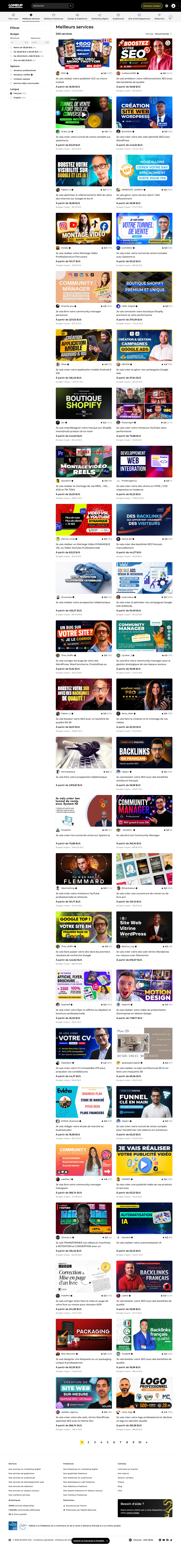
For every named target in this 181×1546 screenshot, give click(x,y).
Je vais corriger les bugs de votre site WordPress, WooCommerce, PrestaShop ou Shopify (81, 664)
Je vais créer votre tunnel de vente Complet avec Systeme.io (141, 255)
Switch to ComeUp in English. (89, 1540)
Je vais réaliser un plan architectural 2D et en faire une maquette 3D (142, 1070)
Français (20, 93)
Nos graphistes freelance (75, 1473)
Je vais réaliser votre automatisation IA (138, 1242)
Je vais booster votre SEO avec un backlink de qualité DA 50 (82, 720)
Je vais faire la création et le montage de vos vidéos (142, 720)
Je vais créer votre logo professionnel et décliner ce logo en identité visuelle (144, 1419)
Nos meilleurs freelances (75, 1495)
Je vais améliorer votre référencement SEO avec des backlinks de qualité (144, 80)
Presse (121, 1482)
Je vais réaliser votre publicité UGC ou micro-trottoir (82, 80)
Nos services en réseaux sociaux (24, 1490)
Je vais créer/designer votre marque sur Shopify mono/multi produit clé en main (83, 429)
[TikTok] (171, 1540)
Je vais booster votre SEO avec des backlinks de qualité (144, 1303)
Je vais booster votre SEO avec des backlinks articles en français (142, 779)
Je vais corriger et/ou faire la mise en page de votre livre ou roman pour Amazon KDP (82, 1303)
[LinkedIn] (160, 1540)
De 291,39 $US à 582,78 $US (29, 56)
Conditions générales (43, 1540)
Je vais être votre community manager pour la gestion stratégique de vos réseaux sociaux (143, 662)
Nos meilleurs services (19, 1495)
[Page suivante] (146, 1442)
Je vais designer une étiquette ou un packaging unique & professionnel (83, 1361)
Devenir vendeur (126, 1478)
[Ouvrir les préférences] (166, 6)
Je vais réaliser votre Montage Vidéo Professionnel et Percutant (77, 255)
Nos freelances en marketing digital (80, 1469)
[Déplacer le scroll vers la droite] (170, 16)
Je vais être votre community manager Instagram (78, 1186)
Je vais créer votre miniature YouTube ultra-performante (141, 429)
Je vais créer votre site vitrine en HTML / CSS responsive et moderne (142, 488)
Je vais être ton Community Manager (138, 835)
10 (140, 1442)
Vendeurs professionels (25, 70)
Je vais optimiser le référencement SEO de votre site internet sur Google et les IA (84, 197)
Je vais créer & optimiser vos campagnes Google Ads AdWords (144, 604)
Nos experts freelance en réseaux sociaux (83, 1490)
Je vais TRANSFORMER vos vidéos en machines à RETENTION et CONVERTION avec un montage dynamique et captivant (83, 1246)
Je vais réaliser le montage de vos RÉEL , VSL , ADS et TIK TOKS (82, 488)
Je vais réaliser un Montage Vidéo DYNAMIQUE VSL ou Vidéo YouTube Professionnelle (83, 546)
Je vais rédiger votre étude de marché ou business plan (80, 1128)
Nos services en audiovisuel (22, 1478)
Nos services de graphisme (21, 1473)
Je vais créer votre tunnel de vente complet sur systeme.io (83, 139)
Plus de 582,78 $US (24, 60)
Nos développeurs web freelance (79, 1482)
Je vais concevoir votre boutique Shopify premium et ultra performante (139, 313)
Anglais (19, 97)
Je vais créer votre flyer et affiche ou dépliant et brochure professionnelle (83, 1012)
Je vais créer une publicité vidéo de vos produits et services (144, 1186)
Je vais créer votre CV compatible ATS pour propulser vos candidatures (81, 1070)
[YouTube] (164, 1540)
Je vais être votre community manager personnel (78, 313)
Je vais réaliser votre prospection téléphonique (83, 602)
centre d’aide (132, 1513)
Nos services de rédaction (21, 1486)
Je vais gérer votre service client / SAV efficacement (138, 197)
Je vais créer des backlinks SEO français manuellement (139, 546)
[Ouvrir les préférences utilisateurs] (178, 6)
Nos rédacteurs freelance (75, 1486)
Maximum (35, 38)
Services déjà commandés (26, 83)
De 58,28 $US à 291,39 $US (28, 52)
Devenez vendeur (152, 6)
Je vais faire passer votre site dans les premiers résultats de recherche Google (83, 953)
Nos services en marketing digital (25, 1469)
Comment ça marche (128, 1469)
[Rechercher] (71, 6)
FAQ (120, 1490)
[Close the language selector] (107, 1540)
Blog (120, 1486)
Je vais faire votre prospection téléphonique (81, 777)
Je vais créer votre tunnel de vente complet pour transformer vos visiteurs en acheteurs (141, 1128)
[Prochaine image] (169, 54)
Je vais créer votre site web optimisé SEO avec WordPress (143, 139)
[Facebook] (167, 1540)
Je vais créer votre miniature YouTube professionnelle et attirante (78, 895)
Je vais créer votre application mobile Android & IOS (83, 371)
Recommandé (162, 34)
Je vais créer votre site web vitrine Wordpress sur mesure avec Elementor (142, 953)
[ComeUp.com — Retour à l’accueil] (16, 6)
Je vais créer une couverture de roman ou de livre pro (142, 895)
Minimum (15, 38)
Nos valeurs (123, 1473)
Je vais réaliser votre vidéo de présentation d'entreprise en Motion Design (141, 1012)
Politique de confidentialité (68, 1540)
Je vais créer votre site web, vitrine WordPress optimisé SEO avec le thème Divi (82, 1419)
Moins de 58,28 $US (25, 47)
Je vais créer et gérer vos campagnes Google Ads (142, 371)
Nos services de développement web (26, 1482)
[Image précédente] (119, 54)
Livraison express (22, 79)
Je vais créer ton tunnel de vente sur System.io (83, 835)
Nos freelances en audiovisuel (77, 1478)
